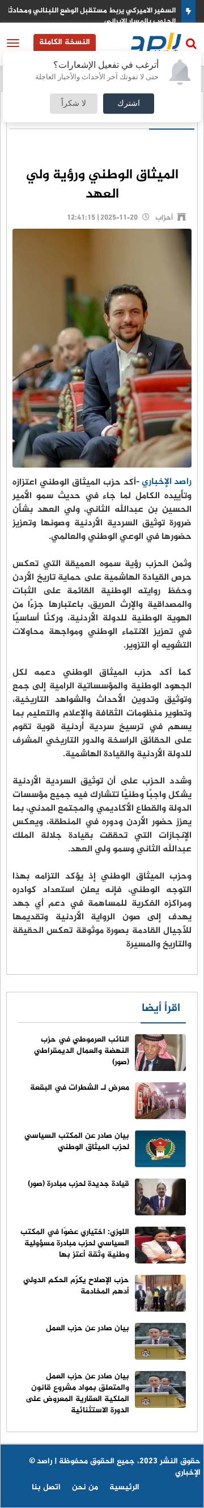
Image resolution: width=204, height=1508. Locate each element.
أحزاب (164, 218)
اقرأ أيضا (161, 1008)
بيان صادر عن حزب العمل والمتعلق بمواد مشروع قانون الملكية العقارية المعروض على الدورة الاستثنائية (77, 1393)
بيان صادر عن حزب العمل (87, 1328)
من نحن (85, 1487)
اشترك (128, 104)
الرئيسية (124, 1487)
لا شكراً (73, 104)
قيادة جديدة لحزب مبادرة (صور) (78, 1183)
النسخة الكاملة (64, 42)
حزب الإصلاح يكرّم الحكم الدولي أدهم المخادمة (76, 1286)
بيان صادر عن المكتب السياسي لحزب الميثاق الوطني (76, 1141)
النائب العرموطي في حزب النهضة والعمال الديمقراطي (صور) (81, 1051)
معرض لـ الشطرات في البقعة (79, 1087)
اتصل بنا (46, 1487)
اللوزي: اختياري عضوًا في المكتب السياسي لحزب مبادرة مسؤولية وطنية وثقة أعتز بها (74, 1243)
